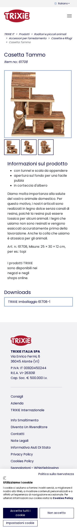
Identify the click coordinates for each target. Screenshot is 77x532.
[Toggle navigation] (69, 15)
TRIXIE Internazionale (27, 410)
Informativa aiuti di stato (31, 447)
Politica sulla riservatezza (56, 474)
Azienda (17, 403)
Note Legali (19, 440)
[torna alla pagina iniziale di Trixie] (17, 15)
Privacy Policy (22, 454)
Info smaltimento (25, 420)
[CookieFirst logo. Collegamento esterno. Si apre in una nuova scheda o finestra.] (4, 478)
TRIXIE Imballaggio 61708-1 (29, 301)
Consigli (17, 396)
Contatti (17, 433)
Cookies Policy (22, 461)
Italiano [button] (63, 3)
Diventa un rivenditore (29, 427)
